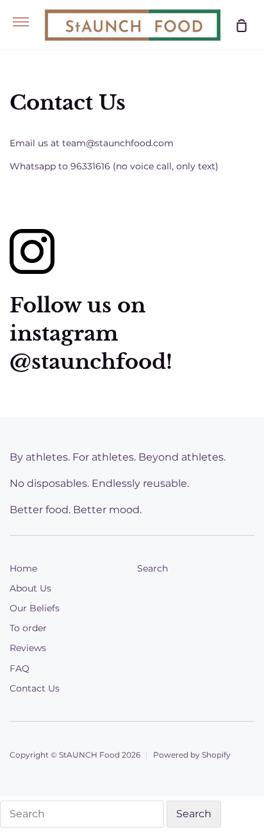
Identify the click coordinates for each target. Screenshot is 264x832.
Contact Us (35, 688)
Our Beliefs (35, 608)
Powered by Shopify (192, 755)
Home (23, 568)
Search (152, 568)
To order (28, 628)
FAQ (19, 668)
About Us (30, 588)
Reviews (28, 648)
